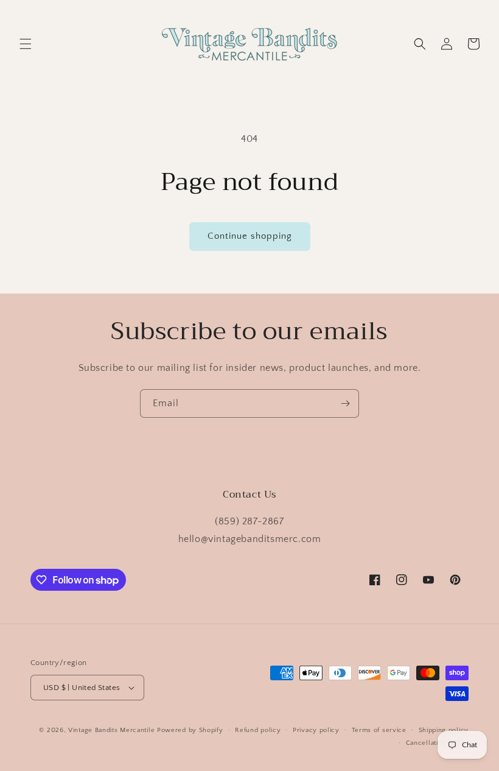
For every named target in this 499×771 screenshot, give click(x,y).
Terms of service (379, 730)
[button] (25, 43)
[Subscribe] (345, 403)
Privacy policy (316, 730)
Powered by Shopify (190, 730)
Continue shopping (250, 236)
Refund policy (258, 730)
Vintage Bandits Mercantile (111, 730)
